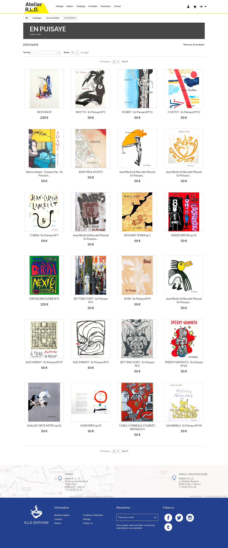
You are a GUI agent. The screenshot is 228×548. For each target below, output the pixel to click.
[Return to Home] (26, 18)
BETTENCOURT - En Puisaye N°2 (91, 300)
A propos (58, 519)
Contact (117, 6)
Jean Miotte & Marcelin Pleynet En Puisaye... (137, 173)
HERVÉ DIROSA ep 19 (184, 235)
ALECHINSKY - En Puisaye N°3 (91, 362)
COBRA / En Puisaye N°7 (44, 235)
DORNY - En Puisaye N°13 (137, 112)
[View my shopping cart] (195, 6)
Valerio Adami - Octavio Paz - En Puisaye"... (44, 173)
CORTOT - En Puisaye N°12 (184, 112)
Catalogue (80, 6)
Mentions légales (61, 515)
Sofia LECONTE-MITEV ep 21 (44, 425)
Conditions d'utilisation (93, 515)
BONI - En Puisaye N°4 (137, 298)
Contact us (88, 523)
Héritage (59, 6)
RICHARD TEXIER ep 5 (137, 235)
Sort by (26, 52)
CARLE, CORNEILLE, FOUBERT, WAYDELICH (137, 427)
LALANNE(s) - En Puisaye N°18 (184, 425)
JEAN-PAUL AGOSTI (91, 172)
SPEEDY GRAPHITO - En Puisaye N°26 (184, 364)
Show (66, 52)
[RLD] (36, 6)
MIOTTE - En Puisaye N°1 (91, 112)
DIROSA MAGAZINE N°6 (44, 298)
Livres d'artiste (52, 18)
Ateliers (69, 6)
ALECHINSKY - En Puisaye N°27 (44, 362)
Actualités (92, 6)
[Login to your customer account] (188, 6)
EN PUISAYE (44, 112)
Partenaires (106, 6)
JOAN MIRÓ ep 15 (90, 425)
